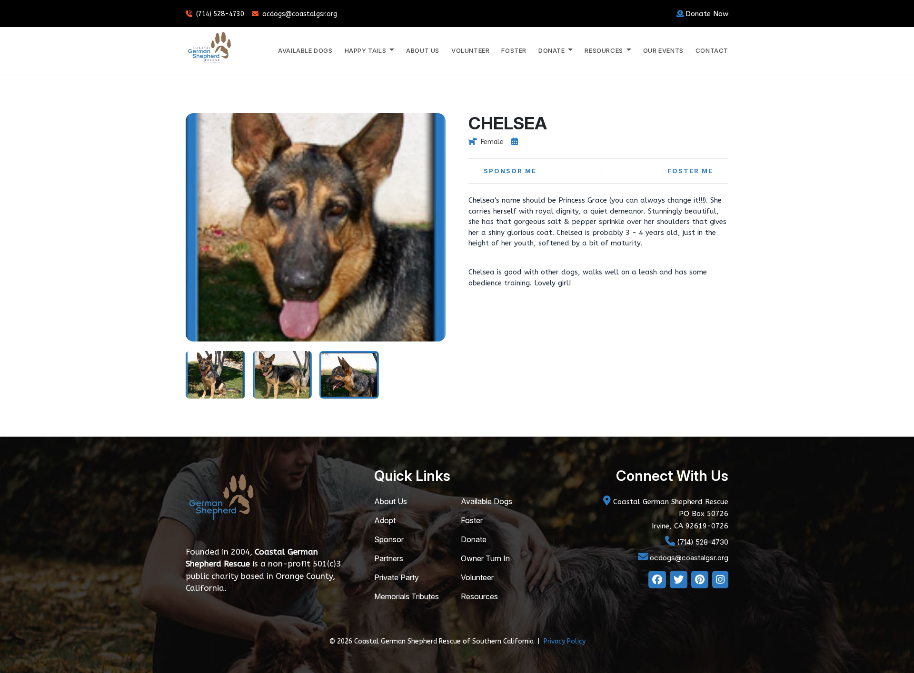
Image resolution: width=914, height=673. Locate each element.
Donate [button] (552, 50)
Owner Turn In (485, 558)
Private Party (396, 577)
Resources (479, 596)
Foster (514, 50)
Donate (474, 539)
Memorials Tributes (406, 596)
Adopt (385, 520)
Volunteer (470, 50)
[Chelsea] (215, 374)
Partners (388, 558)
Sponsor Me (510, 171)
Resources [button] (605, 50)
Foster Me (690, 171)
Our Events (663, 50)
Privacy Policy (565, 641)
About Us (422, 50)
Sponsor (389, 539)
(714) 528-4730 (220, 14)
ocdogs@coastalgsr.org (299, 14)
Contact (711, 50)
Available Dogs (305, 50)
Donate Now (707, 14)
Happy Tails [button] (366, 50)
